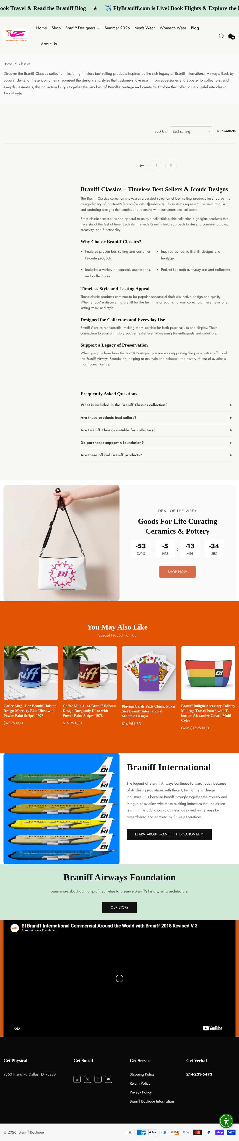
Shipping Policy (142, 1074)
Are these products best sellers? (109, 417)
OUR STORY (119, 907)
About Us (49, 44)
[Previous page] (142, 165)
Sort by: (161, 131)
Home (41, 28)
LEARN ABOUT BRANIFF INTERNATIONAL (167, 834)
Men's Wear (144, 28)
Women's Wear (173, 28)
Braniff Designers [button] (80, 28)
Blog (195, 28)
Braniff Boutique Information (152, 1101)
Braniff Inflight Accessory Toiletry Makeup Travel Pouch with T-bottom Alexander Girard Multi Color (149, 713)
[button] (221, 36)
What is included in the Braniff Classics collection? (124, 405)
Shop (56, 28)
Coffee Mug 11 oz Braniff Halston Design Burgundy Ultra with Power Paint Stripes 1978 (30, 711)
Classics (24, 63)
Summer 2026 (117, 28)
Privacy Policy (141, 1092)
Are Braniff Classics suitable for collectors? (118, 430)
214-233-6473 (199, 1074)
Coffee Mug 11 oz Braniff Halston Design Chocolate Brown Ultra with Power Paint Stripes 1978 (207, 711)
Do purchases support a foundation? (112, 442)
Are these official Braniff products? (111, 455)
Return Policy (140, 1083)
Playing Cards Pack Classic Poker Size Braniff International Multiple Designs (90, 711)
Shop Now (177, 571)
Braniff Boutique (31, 1132)
